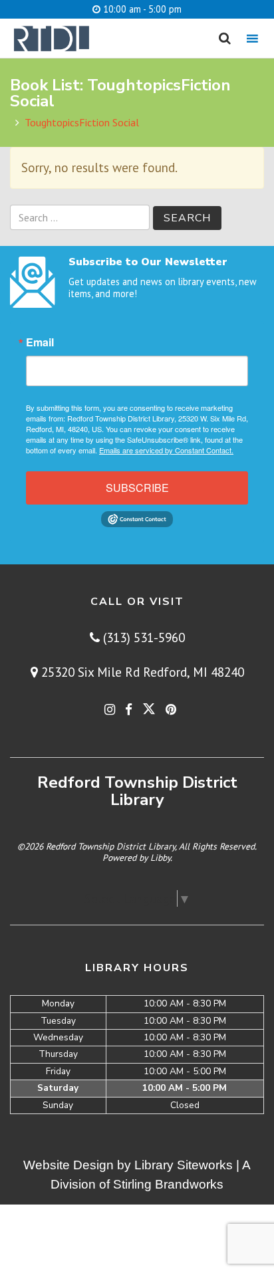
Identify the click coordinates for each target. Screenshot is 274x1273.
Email (40, 342)
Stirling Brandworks (168, 1184)
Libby (160, 858)
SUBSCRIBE (137, 487)
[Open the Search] (224, 38)
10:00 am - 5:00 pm (141, 9)
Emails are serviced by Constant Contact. (166, 450)
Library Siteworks (183, 1165)
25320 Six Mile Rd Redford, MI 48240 (141, 671)
